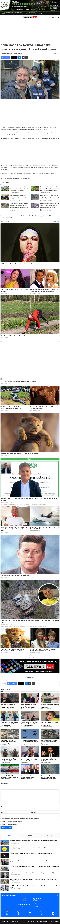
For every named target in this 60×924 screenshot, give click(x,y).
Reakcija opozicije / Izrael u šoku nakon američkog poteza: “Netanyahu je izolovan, (29, 777)
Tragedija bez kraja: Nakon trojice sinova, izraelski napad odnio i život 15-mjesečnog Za (50, 724)
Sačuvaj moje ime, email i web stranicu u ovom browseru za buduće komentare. (20, 818)
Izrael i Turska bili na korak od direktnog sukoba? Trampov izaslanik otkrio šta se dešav (28, 706)
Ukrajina (30, 677)
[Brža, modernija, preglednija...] (30, 666)
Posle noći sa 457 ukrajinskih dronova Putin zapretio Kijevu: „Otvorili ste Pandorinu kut (8, 706)
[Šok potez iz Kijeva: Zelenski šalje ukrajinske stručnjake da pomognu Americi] (5, 197)
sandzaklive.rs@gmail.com (43, 921)
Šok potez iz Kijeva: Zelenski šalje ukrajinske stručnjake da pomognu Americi (18, 197)
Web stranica (34, 812)
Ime (2, 806)
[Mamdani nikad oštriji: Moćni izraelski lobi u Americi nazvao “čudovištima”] (50, 751)
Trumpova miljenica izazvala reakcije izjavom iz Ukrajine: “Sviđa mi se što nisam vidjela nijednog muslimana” (49, 188)
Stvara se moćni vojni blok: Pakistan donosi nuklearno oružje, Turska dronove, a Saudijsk (9, 724)
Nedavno (10, 835)
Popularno (29, 835)
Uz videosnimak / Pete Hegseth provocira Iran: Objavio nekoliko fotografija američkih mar (9, 759)
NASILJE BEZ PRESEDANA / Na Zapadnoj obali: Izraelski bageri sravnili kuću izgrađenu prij (8, 742)
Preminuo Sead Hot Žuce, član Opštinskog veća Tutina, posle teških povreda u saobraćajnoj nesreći (34, 872)
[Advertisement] (30, 30)
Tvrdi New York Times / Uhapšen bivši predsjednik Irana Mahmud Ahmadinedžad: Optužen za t (29, 759)
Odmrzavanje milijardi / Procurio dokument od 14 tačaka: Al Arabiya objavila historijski (9, 777)
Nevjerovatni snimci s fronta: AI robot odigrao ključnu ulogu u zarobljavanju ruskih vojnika (49, 197)
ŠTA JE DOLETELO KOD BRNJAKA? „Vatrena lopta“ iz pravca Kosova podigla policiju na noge (32, 853)
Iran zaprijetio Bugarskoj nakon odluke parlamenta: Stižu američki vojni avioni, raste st (29, 742)
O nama (51, 921)
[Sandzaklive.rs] (30, 17)
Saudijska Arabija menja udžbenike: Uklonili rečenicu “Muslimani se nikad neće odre (50, 706)
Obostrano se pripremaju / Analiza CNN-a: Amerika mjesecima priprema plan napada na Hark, (49, 777)
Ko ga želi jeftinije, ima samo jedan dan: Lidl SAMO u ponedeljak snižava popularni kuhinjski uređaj (34, 866)
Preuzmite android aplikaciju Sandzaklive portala (30, 657)
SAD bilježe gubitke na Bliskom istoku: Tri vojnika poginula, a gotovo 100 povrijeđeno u (49, 742)
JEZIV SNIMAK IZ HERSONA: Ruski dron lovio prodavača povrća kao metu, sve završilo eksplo (29, 724)
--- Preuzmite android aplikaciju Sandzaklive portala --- (30, 101)
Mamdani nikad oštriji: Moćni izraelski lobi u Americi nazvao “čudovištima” (48, 759)
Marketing (57, 921)
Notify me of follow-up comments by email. (12, 821)
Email (2, 812)
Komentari (49, 835)
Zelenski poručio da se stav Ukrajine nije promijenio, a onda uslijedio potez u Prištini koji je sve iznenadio (19, 188)
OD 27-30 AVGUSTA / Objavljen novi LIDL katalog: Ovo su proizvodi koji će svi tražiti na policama (34, 847)
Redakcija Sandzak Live (7, 53)
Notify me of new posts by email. (9, 824)
